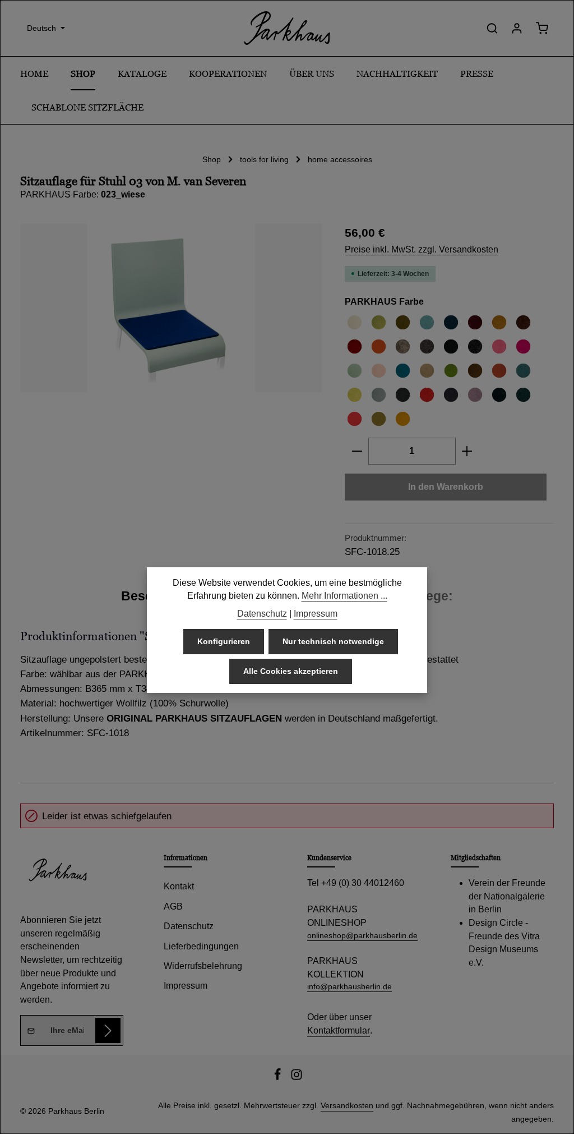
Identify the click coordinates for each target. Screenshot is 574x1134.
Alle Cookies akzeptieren (290, 671)
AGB (173, 906)
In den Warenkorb (445, 487)
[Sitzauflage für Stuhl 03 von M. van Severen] (171, 308)
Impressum (185, 985)
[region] (171, 308)
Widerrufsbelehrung (203, 966)
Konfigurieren (223, 641)
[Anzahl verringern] (357, 451)
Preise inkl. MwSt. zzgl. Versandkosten (421, 249)
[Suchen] (492, 28)
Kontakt (179, 886)
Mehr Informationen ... (344, 595)
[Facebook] (278, 1077)
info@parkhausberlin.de (349, 986)
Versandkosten (347, 1105)
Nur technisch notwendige (333, 641)
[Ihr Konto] (517, 28)
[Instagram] (296, 1077)
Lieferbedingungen (201, 946)
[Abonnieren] (108, 1030)
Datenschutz (189, 926)
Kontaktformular (338, 1030)
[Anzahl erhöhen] (467, 451)
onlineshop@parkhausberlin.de (358, 935)
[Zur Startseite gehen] (287, 28)
